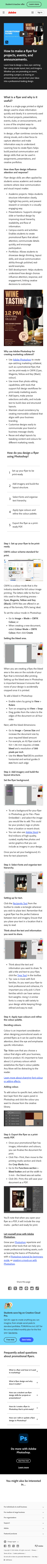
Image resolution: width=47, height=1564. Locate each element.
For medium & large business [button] (14, 1512)
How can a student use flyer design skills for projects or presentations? (20, 1395)
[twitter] (13, 1546)
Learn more (34, 4)
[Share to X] (15, 1288)
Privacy (34, 1550)
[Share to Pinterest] (26, 1288)
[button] (32, 12)
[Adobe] (12, 12)
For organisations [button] (10, 1518)
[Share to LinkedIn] (21, 1288)
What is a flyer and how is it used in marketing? (22, 1371)
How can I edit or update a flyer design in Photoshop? (22, 1419)
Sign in (40, 12)
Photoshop (20, 1242)
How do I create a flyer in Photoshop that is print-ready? (21, 1407)
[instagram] (9, 1546)
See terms (12, 1332)
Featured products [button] (10, 1534)
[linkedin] (18, 1546)
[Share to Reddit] (32, 1288)
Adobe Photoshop (22, 359)
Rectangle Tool (20, 903)
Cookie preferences (19, 1553)
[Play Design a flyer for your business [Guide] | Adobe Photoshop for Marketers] (23, 34)
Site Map (34, 1557)
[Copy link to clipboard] (37, 1288)
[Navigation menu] (3, 12)
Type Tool (22, 975)
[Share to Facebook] (9, 1288)
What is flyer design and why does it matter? (21, 1382)
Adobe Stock (32, 832)
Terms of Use (8, 1553)
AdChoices (9, 1560)
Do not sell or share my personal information (17, 1557)
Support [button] (7, 1523)
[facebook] (5, 1546)
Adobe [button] (6, 1528)
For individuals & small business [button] (15, 1507)
